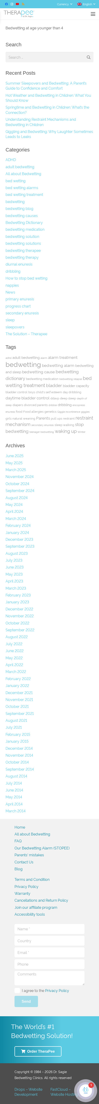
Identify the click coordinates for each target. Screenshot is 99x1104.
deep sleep (68, 398)
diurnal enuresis (19, 263)
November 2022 (20, 615)
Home (20, 826)
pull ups (56, 418)
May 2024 (14, 504)
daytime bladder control (28, 397)
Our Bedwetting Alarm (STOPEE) (42, 847)
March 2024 (16, 518)
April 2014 (14, 803)
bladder (54, 385)
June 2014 (14, 789)
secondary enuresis (22, 312)
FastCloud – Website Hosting (64, 1092)
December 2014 (19, 748)
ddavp (54, 398)
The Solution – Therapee (26, 333)
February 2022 (18, 678)
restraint (69, 418)
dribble (53, 405)
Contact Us (24, 861)
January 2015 (17, 741)
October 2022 (17, 622)
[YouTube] (17, 4)
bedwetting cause (38, 371)
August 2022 (17, 636)
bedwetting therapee (23, 250)
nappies (12, 285)
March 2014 (16, 810)
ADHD (11, 159)
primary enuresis (20, 298)
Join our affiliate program (36, 907)
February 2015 (18, 734)
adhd (9, 358)
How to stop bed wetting (26, 277)
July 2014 (14, 782)
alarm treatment (63, 357)
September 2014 (20, 769)
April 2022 (14, 664)
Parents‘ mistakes (29, 854)
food (19, 411)
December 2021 (19, 692)
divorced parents (36, 405)
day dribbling (72, 392)
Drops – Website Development (28, 1092)
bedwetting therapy (22, 257)
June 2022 (14, 650)
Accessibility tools (30, 914)
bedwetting (15, 201)
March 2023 (16, 587)
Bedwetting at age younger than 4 (34, 27)
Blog (19, 868)
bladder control (16, 392)
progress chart (18, 305)
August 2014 (16, 775)
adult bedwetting (20, 166)
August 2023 (17, 553)
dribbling (13, 271)
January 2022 (17, 685)
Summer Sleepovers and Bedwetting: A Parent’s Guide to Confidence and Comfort (46, 85)
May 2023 (14, 574)
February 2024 (18, 525)
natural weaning (23, 418)
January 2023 (17, 601)
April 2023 (14, 580)
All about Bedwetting (23, 173)
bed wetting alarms (22, 187)
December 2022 (19, 608)
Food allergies (33, 411)
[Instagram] (12, 4)
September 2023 (20, 546)
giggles (85, 411)
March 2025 (16, 469)
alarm (44, 358)
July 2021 (14, 727)
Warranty (22, 893)
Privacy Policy (26, 886)
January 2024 (17, 532)
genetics (50, 411)
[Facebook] (6, 4)
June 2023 (14, 566)
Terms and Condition (32, 879)
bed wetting (16, 180)
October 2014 (17, 761)
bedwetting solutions (23, 243)
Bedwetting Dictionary (24, 222)
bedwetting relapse (70, 379)
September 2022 (20, 629)
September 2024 (20, 490)
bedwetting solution (22, 236)
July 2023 (14, 560)
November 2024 (20, 476)
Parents (43, 417)
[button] (64, 4)
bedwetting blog (19, 208)
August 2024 (17, 497)
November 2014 (19, 755)
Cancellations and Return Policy (41, 900)
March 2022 (16, 671)
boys (31, 392)
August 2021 (16, 720)
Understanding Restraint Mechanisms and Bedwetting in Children (41, 122)
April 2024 (14, 511)
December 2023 (19, 539)
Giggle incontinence (68, 411)
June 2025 (14, 455)
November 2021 (19, 699)
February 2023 (18, 594)
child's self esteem (49, 392)
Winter (81, 432)
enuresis (10, 411)
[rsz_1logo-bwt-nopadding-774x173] (19, 14)
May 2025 (14, 462)
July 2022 (14, 643)
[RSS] (23, 4)
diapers (18, 405)
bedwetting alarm (58, 365)
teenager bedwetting (41, 432)
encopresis (79, 405)
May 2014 (14, 796)
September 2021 (20, 713)
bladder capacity (76, 385)
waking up (66, 431)
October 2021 (17, 706)
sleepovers (15, 326)
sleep (10, 319)
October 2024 (17, 483)
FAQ (18, 840)
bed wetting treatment (24, 194)
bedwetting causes (22, 215)
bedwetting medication (25, 229)
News (10, 291)
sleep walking (64, 425)
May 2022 (14, 657)
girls (9, 418)
